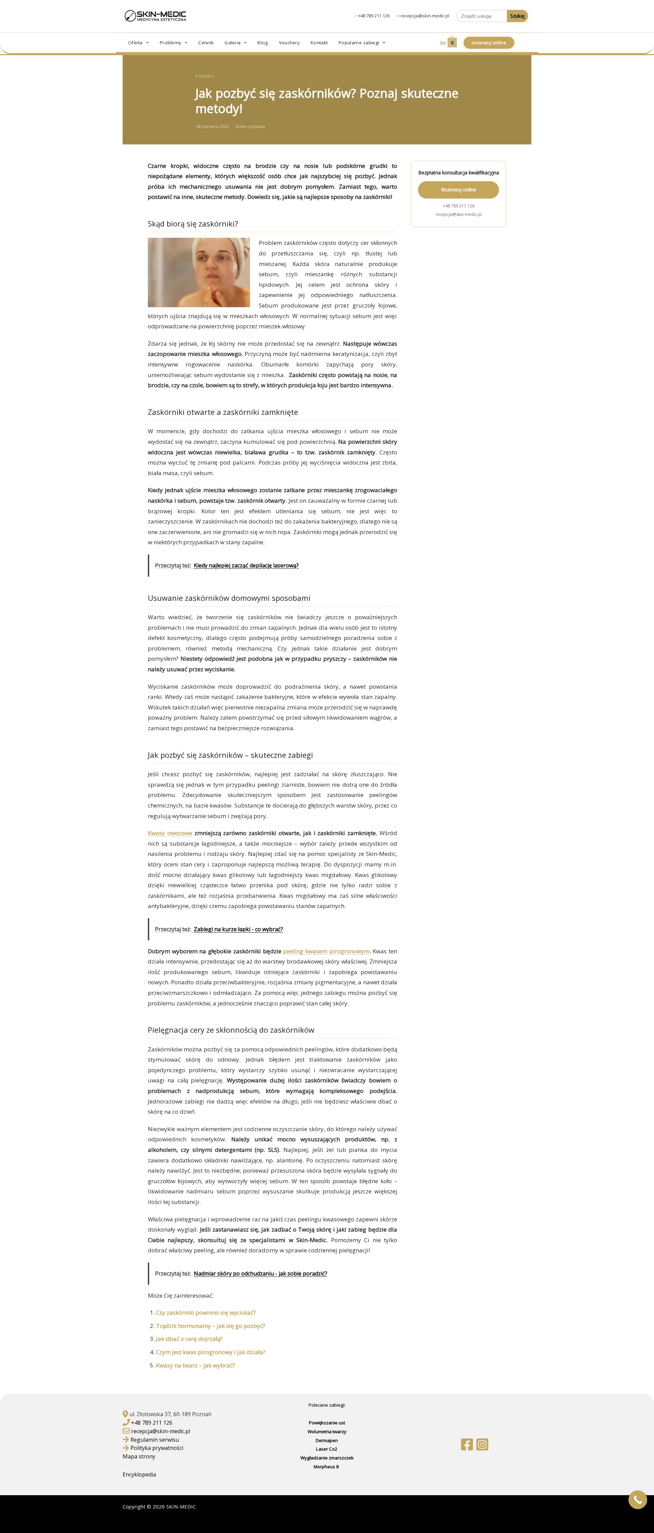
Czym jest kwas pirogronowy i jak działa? (210, 1352)
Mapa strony (139, 1456)
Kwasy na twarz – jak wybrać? (195, 1365)
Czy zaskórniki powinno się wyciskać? (206, 1312)
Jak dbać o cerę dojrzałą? (189, 1339)
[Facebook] (467, 1444)
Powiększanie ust (327, 1423)
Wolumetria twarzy (327, 1431)
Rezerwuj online (458, 189)
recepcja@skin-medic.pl (425, 16)
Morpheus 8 (327, 1467)
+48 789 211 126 (374, 16)
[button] (146, 42)
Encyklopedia (140, 1474)
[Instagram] (482, 1444)
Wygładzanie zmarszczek (327, 1458)
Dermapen (327, 1440)
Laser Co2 (327, 1449)
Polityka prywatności (156, 1448)
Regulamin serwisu (154, 1439)
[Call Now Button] (637, 1499)
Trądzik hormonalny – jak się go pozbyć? (210, 1326)
